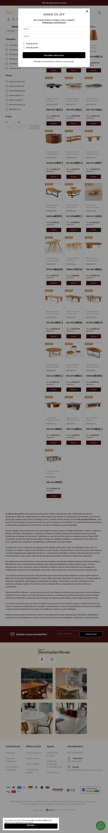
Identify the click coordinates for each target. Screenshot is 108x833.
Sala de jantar (32, 47)
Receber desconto (54, 55)
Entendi (30, 825)
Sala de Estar (32, 43)
